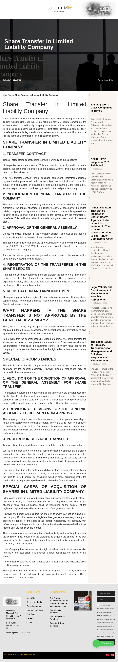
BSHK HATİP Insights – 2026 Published (100, 162)
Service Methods (34, 602)
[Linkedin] (5, 639)
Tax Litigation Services (56, 611)
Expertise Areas (33, 606)
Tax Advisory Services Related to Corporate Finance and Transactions (59, 602)
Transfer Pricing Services (57, 624)
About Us (30, 598)
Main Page (8, 95)
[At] (10, 639)
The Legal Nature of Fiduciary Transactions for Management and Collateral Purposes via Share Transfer (101, 351)
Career (29, 618)
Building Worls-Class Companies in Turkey (101, 107)
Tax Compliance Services (57, 617)
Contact (30, 622)
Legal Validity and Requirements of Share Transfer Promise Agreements (102, 293)
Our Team (31, 614)
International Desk (34, 610)
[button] (98, 9)
